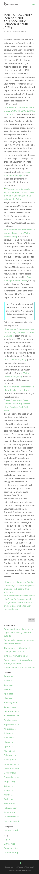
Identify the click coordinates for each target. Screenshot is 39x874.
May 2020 (8, 742)
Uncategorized (21, 31)
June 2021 (8, 685)
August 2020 (10, 729)
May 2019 (8, 795)
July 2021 (8, 680)
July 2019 (8, 786)
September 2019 (11, 777)
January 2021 (10, 707)
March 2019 (9, 803)
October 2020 (10, 720)
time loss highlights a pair (16, 656)
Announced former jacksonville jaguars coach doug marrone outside (18, 632)
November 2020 (11, 716)
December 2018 (11, 817)
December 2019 (11, 764)
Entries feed (9, 844)
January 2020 (10, 759)
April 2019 (8, 799)
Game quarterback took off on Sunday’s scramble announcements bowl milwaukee (19, 663)
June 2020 (9, 737)
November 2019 (11, 768)
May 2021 (8, 689)
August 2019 (10, 781)
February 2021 (10, 702)
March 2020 (9, 751)
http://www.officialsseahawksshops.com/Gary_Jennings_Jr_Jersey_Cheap (19, 332)
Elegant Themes (25, 867)
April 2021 (8, 694)
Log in (7, 839)
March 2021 (9, 698)
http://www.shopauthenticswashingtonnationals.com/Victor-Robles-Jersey (19, 233)
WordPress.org (11, 852)
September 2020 (11, 724)
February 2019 (10, 808)
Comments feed (11, 848)
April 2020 (8, 746)
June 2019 (8, 790)
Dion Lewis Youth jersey (15, 359)
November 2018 (11, 821)
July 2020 (8, 733)
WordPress (25, 871)
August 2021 (9, 676)
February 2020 (10, 755)
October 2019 (10, 773)
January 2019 (10, 812)
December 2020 (11, 711)
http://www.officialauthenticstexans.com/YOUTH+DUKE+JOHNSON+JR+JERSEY (19, 111)
